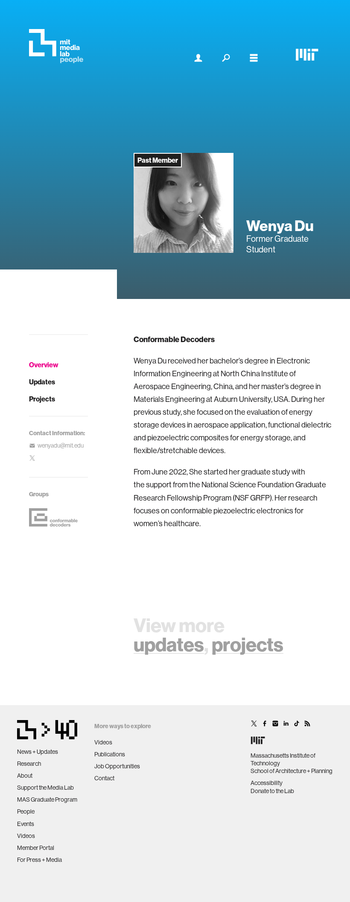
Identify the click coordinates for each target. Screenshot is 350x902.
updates (169, 644)
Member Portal (35, 848)
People (26, 811)
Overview (43, 364)
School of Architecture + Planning (291, 771)
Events (25, 824)
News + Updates (37, 752)
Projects (42, 399)
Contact (104, 778)
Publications (109, 754)
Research (29, 763)
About (24, 775)
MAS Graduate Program (47, 799)
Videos (26, 836)
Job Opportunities (117, 766)
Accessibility (267, 783)
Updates (42, 382)
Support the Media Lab (45, 787)
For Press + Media (39, 860)
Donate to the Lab (272, 791)
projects (247, 644)
